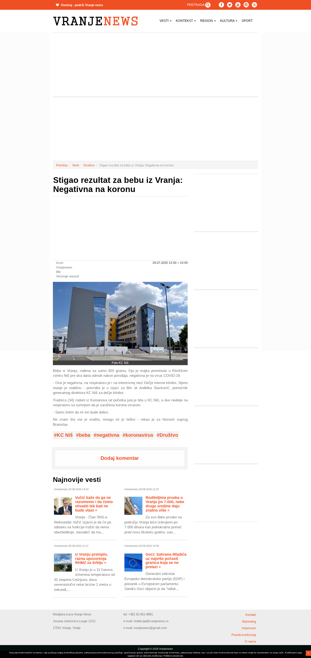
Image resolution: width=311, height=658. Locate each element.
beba (84, 435)
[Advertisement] (33, 96)
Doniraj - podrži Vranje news (81, 5)
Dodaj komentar (119, 458)
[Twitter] (229, 4)
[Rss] (254, 4)
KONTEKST (185, 20)
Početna (61, 165)
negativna (107, 435)
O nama (250, 641)
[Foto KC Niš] (120, 321)
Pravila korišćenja (243, 635)
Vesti (164, 20)
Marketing (249, 621)
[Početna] (97, 21)
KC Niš (65, 435)
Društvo (89, 165)
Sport (247, 20)
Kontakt (250, 614)
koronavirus (139, 435)
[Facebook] (221, 4)
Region (207, 20)
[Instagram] (246, 4)
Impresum (249, 628)
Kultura (227, 20)
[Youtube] (238, 4)
